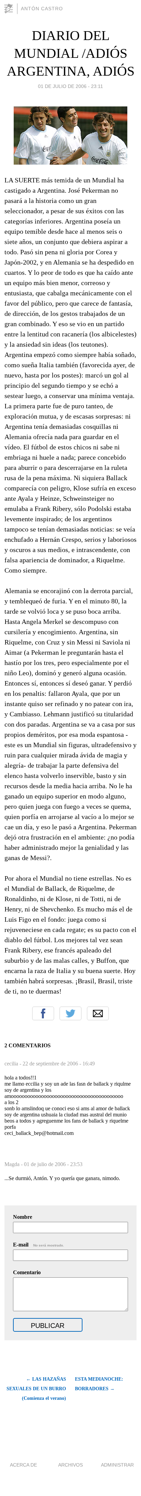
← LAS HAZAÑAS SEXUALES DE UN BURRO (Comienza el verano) (36, 1389)
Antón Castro (42, 8)
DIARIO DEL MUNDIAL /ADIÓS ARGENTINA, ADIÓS (70, 53)
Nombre (22, 1217)
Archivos (70, 1465)
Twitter (70, 1013)
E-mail (38, 1245)
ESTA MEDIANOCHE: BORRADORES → (99, 1384)
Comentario (27, 1272)
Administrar (117, 1465)
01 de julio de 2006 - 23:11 (70, 86)
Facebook (43, 1013)
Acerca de (23, 1465)
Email (98, 1013)
